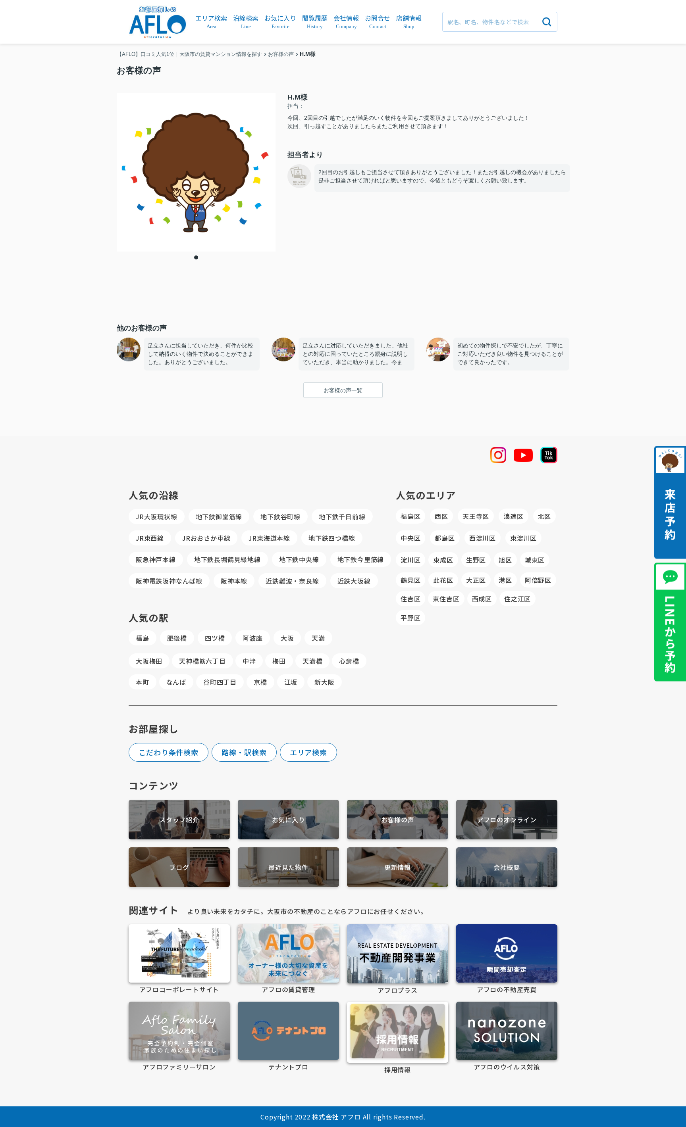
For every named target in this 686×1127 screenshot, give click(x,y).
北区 (544, 516)
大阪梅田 (149, 661)
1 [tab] (196, 257)
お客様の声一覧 (343, 390)
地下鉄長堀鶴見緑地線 (227, 559)
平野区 (410, 617)
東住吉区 (446, 598)
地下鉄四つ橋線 (331, 538)
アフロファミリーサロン (179, 1066)
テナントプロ (288, 1066)
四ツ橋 (215, 638)
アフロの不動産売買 (507, 989)
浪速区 (513, 516)
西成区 (482, 598)
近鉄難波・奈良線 (292, 581)
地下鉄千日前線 (342, 516)
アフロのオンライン (507, 819)
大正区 (476, 580)
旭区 (505, 559)
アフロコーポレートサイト (179, 989)
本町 (142, 682)
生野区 (476, 559)
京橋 (260, 682)
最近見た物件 (288, 867)
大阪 (287, 638)
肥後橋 (177, 638)
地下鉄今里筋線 (360, 559)
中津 (249, 661)
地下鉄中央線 (299, 559)
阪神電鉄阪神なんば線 (169, 581)
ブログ (179, 867)
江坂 (291, 682)
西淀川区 (482, 538)
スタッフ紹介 (179, 819)
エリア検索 (309, 752)
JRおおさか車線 (206, 538)
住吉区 (410, 598)
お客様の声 (397, 819)
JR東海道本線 (269, 538)
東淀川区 (523, 538)
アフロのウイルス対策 (507, 1066)
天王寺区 (475, 516)
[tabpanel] (196, 172)
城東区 (535, 559)
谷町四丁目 (220, 682)
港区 (505, 580)
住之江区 (517, 598)
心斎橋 (349, 661)
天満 (318, 638)
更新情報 (397, 867)
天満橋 (312, 661)
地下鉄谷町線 (280, 516)
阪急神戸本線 (156, 559)
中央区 (410, 538)
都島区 (445, 538)
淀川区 (410, 559)
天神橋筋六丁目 (202, 661)
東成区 (443, 559)
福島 (142, 638)
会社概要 (506, 867)
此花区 (443, 580)
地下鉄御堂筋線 (219, 516)
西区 (441, 516)
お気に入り (288, 819)
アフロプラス (398, 990)
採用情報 (397, 1069)
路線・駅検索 (244, 752)
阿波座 (252, 638)
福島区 (410, 516)
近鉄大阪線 (354, 581)
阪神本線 (234, 581)
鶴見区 (410, 580)
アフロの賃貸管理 (288, 989)
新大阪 (324, 682)
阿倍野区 (538, 580)
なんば (176, 682)
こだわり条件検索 (168, 752)
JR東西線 (150, 538)
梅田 (279, 661)
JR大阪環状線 (156, 516)
